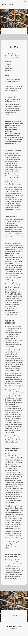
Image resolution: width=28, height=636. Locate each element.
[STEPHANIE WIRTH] (7, 7)
